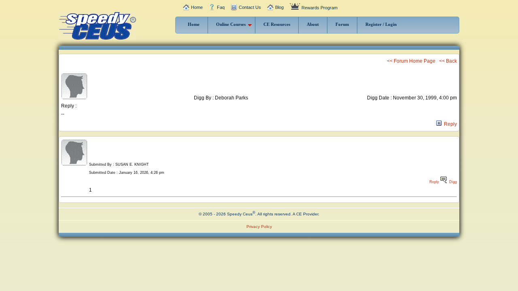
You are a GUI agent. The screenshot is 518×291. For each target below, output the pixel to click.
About (313, 24)
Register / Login (381, 24)
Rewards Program (319, 7)
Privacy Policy (259, 226)
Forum (342, 24)
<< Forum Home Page (411, 61)
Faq (221, 7)
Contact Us (250, 7)
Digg (453, 182)
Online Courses (231, 24)
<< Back (448, 61)
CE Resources (276, 24)
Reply (449, 124)
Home (197, 7)
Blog (279, 7)
